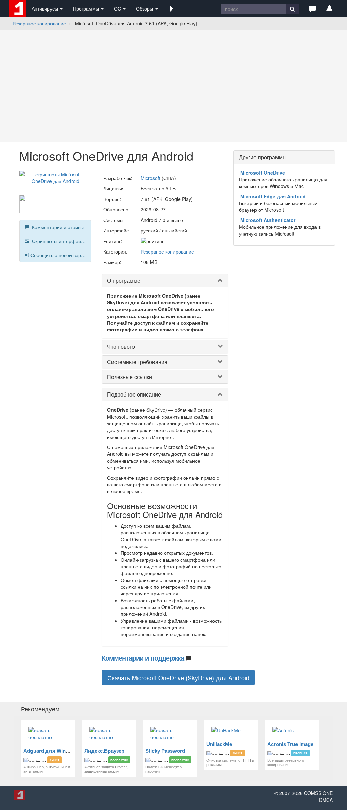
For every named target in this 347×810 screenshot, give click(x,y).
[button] (171, 8)
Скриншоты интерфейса (58, 241)
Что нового (121, 346)
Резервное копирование (39, 23)
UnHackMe (219, 744)
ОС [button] (118, 8)
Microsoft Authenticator (267, 220)
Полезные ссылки (129, 377)
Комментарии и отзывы (57, 227)
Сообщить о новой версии (59, 254)
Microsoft (150, 178)
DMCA (326, 799)
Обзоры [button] (145, 8)
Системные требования (137, 362)
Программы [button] (86, 8)
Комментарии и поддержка (143, 658)
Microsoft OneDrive (262, 172)
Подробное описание (134, 394)
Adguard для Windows (51, 751)
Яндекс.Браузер (104, 751)
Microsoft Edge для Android (273, 196)
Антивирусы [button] (45, 8)
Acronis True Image (290, 744)
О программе (123, 280)
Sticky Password (165, 751)
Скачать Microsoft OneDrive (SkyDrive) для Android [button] (178, 677)
